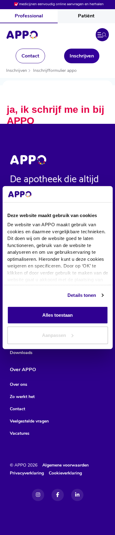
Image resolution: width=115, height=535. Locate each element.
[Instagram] (38, 495)
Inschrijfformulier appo (55, 70)
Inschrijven (82, 56)
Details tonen (81, 295)
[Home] (22, 35)
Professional (29, 16)
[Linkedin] (77, 495)
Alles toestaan (57, 315)
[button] (102, 34)
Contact (30, 56)
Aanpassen (54, 335)
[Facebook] (58, 495)
